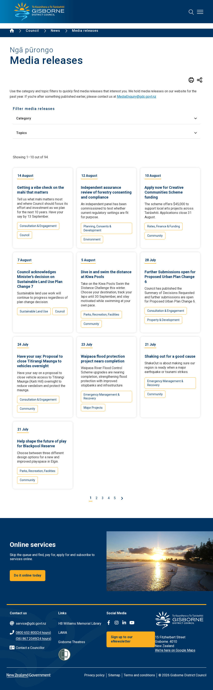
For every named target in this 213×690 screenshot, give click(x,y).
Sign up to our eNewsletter (122, 639)
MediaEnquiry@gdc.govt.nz (136, 97)
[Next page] (122, 498)
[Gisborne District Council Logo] (39, 11)
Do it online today (27, 575)
